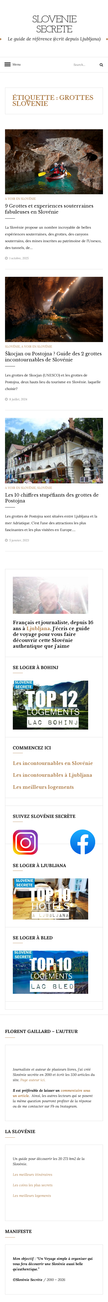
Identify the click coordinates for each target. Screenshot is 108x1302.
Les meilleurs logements (43, 787)
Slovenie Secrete (54, 25)
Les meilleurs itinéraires (33, 1174)
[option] (54, 161)
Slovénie (12, 346)
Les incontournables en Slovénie (53, 763)
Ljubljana (38, 628)
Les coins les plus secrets (32, 1185)
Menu (15, 64)
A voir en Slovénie (20, 199)
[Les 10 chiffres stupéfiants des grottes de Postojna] (54, 450)
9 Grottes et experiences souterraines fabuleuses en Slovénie (49, 209)
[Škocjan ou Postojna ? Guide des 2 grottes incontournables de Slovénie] (54, 309)
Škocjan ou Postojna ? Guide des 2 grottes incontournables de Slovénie (53, 356)
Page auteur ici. (33, 1080)
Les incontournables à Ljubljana (52, 775)
